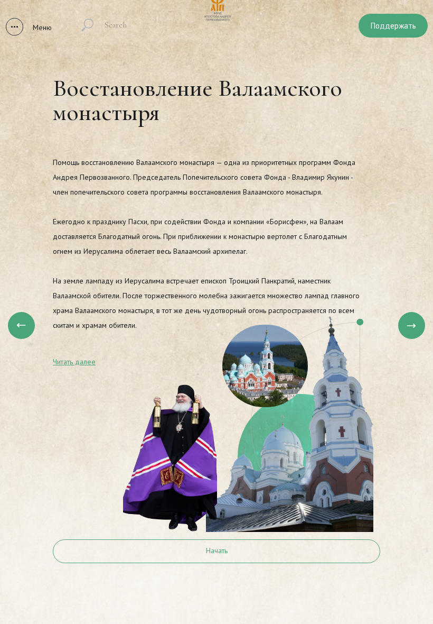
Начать (217, 550)
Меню (42, 27)
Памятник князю (387, 571)
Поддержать (393, 26)
